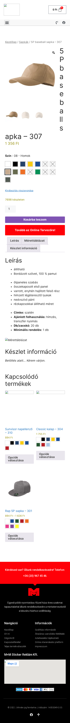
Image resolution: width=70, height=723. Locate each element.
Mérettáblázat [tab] (34, 240)
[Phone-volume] (57, 23)
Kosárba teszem (35, 219)
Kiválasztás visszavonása (19, 190)
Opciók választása (16, 459)
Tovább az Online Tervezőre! (35, 230)
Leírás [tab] (14, 240)
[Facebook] (64, 23)
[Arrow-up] (38, 714)
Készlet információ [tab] (23, 248)
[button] (7, 22)
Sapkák (24, 42)
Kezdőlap (11, 42)
